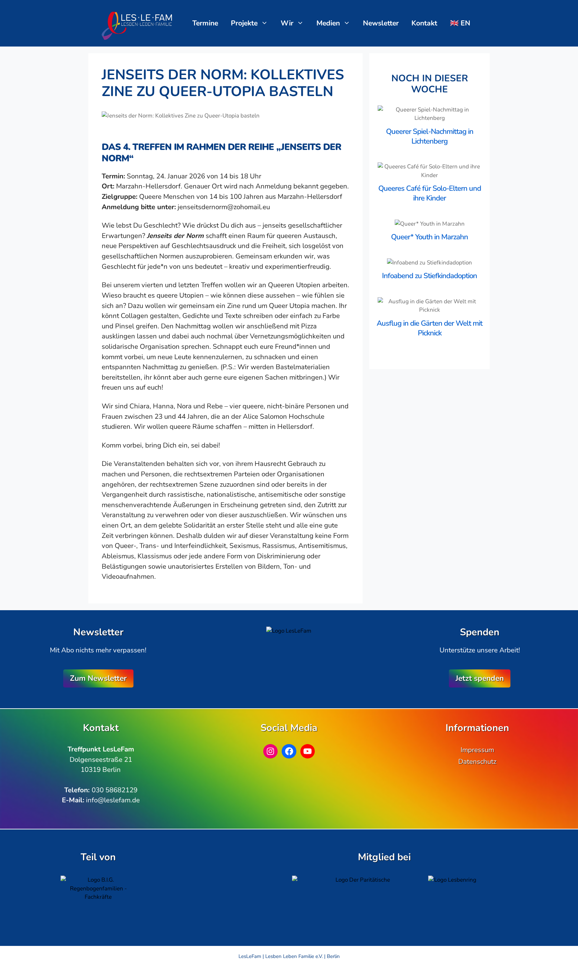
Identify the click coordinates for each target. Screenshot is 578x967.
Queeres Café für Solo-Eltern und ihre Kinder (429, 193)
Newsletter (381, 23)
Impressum (477, 749)
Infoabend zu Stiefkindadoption (429, 276)
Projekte (244, 23)
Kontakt (424, 23)
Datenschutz (477, 761)
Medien (328, 23)
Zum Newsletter (98, 678)
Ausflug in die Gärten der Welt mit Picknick (429, 328)
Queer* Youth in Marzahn (429, 237)
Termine (205, 23)
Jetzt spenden (480, 678)
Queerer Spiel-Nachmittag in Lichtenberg (429, 136)
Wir (287, 23)
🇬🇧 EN (460, 23)
